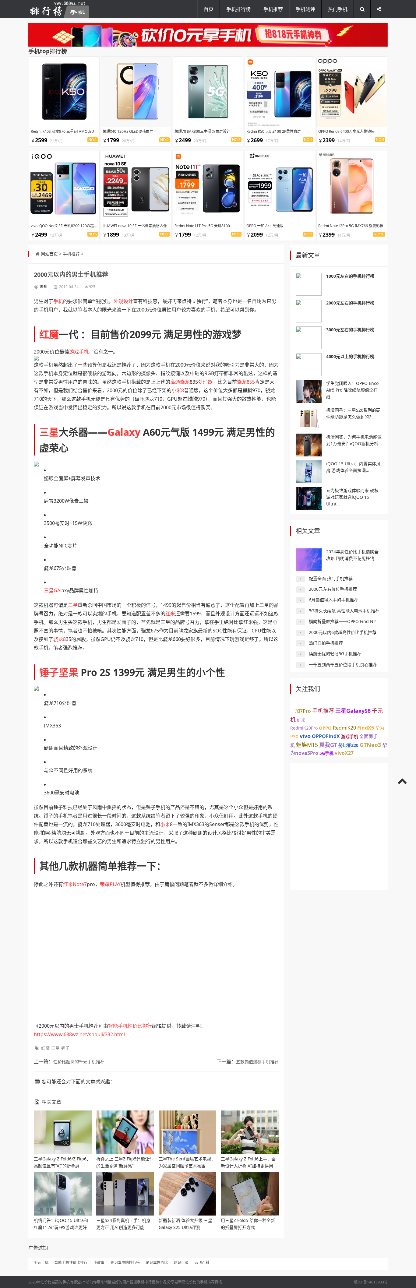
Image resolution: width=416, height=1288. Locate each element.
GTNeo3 (370, 744)
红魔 (49, 334)
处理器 (205, 381)
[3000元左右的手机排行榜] (309, 337)
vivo (305, 736)
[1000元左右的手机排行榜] (309, 284)
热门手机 (337, 9)
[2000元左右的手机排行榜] (309, 311)
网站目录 (181, 1262)
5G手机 (326, 753)
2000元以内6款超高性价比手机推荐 (342, 632)
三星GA (52, 590)
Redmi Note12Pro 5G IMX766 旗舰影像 (350, 225)
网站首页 (49, 254)
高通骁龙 (180, 381)
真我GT (328, 744)
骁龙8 (59, 639)
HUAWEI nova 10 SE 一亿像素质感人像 (135, 225)
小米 (165, 824)
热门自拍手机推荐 (326, 643)
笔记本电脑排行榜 (125, 1262)
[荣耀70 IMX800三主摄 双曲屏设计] (208, 92)
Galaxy (124, 431)
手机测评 (305, 9)
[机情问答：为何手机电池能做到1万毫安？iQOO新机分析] (309, 445)
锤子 (49, 672)
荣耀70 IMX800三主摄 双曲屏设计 (202, 131)
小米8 (177, 390)
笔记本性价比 (157, 1262)
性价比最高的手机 (55, 1282)
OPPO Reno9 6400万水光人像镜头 (346, 131)
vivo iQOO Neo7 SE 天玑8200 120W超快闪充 (68, 225)
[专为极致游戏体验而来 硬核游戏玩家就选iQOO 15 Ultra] (309, 498)
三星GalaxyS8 (353, 710)
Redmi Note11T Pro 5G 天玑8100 (202, 225)
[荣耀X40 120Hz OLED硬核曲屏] (136, 92)
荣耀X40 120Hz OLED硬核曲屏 (128, 131)
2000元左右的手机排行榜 (350, 303)
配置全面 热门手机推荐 (331, 578)
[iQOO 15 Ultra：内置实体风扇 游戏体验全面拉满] (309, 471)
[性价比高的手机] (208, 35)
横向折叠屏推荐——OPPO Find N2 (342, 621)
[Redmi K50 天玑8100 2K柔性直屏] (280, 92)
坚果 (68, 672)
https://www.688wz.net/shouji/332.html (79, 1034)
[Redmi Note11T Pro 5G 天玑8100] (208, 186)
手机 (58, 301)
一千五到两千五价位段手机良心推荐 (343, 664)
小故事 (98, 1262)
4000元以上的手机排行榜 (350, 356)
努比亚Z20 (348, 745)
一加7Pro (300, 711)
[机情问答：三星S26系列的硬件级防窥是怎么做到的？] (309, 418)
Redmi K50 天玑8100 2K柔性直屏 (273, 131)
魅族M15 (307, 744)
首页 (208, 9)
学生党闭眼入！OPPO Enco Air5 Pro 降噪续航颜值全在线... (352, 390)
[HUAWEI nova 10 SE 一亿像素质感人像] (136, 186)
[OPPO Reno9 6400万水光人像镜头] (352, 92)
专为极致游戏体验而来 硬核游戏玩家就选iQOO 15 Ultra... (352, 497)
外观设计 (123, 301)
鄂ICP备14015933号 (371, 1282)
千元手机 (41, 1262)
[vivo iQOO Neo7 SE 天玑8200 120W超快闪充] (64, 186)
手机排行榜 (238, 9)
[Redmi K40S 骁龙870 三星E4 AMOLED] (64, 92)
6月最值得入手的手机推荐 (333, 600)
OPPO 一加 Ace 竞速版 (265, 225)
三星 (49, 431)
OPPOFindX (326, 736)
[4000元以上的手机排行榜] (309, 364)
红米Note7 (75, 884)
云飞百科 (202, 1262)
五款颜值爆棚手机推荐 (257, 1062)
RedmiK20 (344, 727)
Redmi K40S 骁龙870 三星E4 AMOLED (62, 131)
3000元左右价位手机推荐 (333, 589)
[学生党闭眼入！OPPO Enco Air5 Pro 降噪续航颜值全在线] (309, 391)
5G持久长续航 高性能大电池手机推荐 (344, 611)
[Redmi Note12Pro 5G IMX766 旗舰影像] (352, 186)
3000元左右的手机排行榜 (350, 330)
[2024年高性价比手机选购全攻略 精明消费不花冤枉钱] (309, 559)
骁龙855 (246, 381)
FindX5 (365, 727)
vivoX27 (344, 753)
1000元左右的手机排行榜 (350, 276)
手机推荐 (273, 9)
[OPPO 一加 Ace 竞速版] (280, 186)
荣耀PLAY (110, 884)
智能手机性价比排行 (130, 1025)
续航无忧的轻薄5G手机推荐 (335, 653)
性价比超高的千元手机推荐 (78, 1062)
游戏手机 (79, 351)
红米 (170, 613)
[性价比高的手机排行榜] (58, 9)
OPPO (325, 728)
